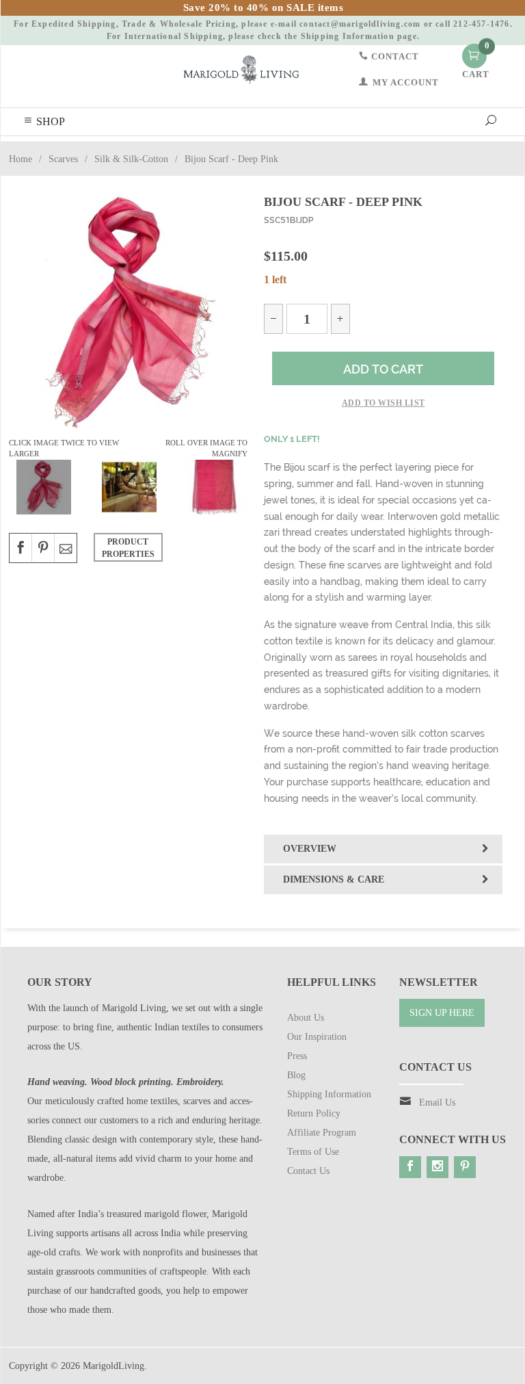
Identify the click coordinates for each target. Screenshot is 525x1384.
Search (492, 151)
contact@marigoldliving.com (359, 24)
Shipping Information (347, 36)
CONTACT (393, 56)
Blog (455, 151)
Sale (422, 151)
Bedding (74, 151)
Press (297, 1056)
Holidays (27, 151)
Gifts (389, 151)
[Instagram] (437, 1167)
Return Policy (313, 1113)
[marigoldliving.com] (241, 69)
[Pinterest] (465, 1167)
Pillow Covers (128, 151)
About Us (305, 1018)
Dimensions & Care (333, 879)
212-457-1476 (481, 24)
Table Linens (235, 151)
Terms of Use (313, 1152)
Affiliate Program (321, 1132)
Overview (309, 849)
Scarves (286, 151)
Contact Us (308, 1171)
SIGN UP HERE (441, 1013)
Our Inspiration (317, 1037)
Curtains (183, 151)
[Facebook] (410, 1167)
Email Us (437, 1102)
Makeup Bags (339, 151)
